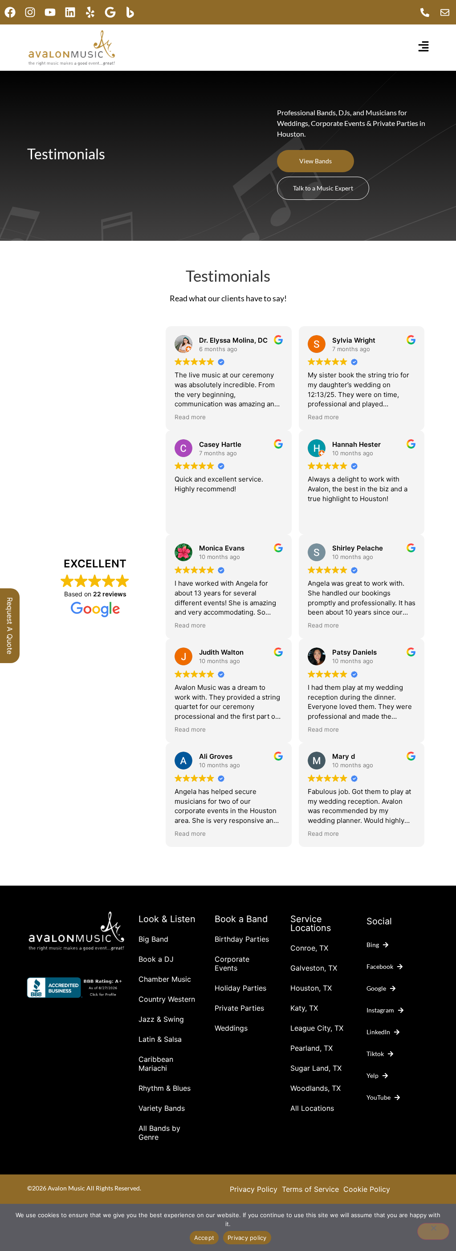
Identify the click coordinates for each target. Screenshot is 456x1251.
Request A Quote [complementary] (9, 625)
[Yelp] (90, 12)
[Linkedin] (70, 12)
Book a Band (241, 919)
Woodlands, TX (315, 1088)
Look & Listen (166, 919)
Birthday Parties (242, 939)
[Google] (110, 12)
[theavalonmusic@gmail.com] (447, 12)
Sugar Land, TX (316, 1068)
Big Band (153, 939)
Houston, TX (311, 988)
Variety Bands (161, 1108)
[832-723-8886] (427, 12)
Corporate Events (232, 963)
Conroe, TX (309, 947)
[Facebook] (10, 12)
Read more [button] (190, 417)
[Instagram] (30, 12)
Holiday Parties (240, 988)
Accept (204, 1237)
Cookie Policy (366, 1189)
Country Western (166, 999)
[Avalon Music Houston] (130, 12)
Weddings (231, 1028)
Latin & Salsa (160, 1039)
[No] (433, 1231)
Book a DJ (156, 959)
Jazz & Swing (161, 1019)
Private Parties (239, 1008)
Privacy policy (247, 1237)
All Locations (312, 1108)
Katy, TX (304, 1008)
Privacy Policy (253, 1189)
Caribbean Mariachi (155, 1064)
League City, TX (316, 1028)
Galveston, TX (313, 968)
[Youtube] (50, 12)
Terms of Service (310, 1189)
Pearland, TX (311, 1048)
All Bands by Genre (159, 1133)
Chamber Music (164, 979)
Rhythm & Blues (164, 1088)
